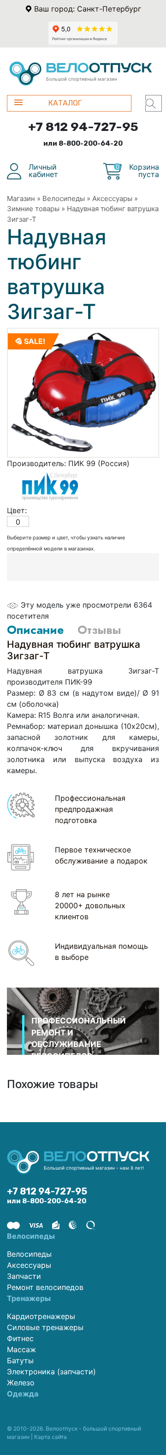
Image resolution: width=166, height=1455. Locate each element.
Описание (35, 629)
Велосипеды (63, 198)
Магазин (21, 198)
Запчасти (24, 1276)
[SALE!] (83, 391)
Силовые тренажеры (45, 1327)
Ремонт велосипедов (45, 1287)
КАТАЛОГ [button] (65, 103)
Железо (21, 1382)
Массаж (21, 1349)
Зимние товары (33, 208)
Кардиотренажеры (41, 1316)
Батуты (20, 1360)
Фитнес (20, 1338)
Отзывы (99, 629)
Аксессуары (112, 198)
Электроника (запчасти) (51, 1371)
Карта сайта (50, 1436)
